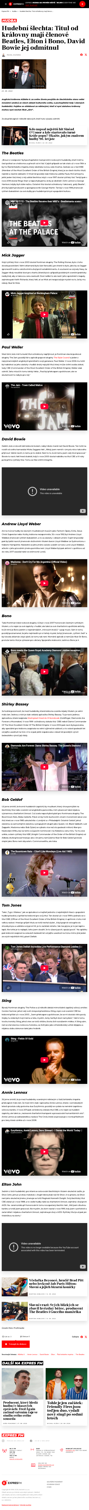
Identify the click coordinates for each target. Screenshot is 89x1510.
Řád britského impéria (65, 1354)
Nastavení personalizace (10, 1505)
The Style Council (62, 358)
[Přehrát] (82, 4)
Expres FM (70, 1450)
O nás (49, 1487)
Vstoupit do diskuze (17, 1344)
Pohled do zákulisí (15, 1441)
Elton (53, 1354)
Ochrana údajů (53, 1484)
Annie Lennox (32, 1354)
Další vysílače (16, 1459)
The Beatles (80, 1354)
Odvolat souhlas (25, 1505)
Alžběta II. (21, 1354)
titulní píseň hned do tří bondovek (43, 718)
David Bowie (44, 1354)
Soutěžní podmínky (55, 1482)
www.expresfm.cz (46, 1465)
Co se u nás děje (42, 1441)
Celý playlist (31, 5)
